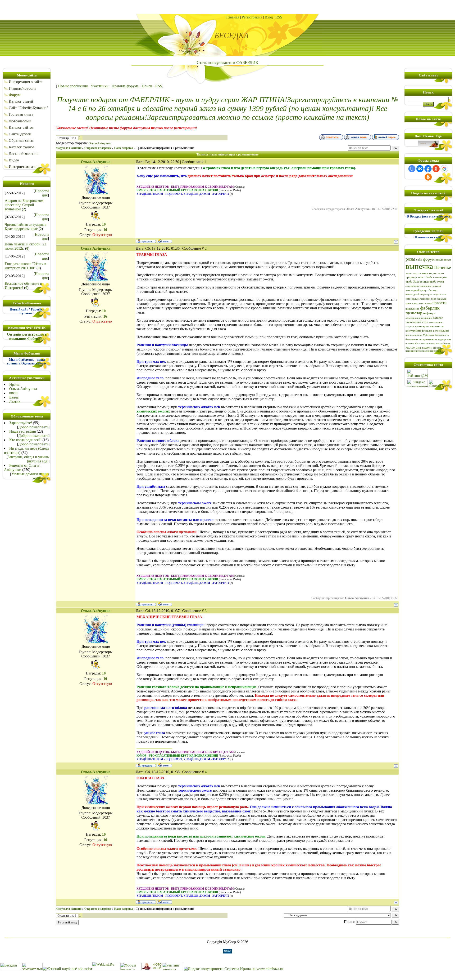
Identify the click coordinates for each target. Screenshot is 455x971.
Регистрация (252, 17)
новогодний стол (416, 322)
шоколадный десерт (416, 290)
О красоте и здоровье (97, 148)
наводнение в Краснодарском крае (425, 351)
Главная (232, 17)
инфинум (429, 313)
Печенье (442, 267)
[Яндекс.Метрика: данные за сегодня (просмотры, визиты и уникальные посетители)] (439, 383)
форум (429, 259)
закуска (436, 286)
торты (417, 273)
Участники (100, 86)
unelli (13, 393)
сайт (419, 259)
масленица (437, 326)
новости (439, 303)
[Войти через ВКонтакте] (419, 168)
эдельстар (413, 313)
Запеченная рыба (424, 281)
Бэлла (13, 397)
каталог (438, 317)
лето (441, 273)
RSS (278, 17)
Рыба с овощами (436, 277)
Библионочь (442, 335)
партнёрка (426, 294)
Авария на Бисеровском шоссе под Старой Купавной (24, 205)
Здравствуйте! (20, 423)
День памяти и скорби (428, 347)
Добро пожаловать (33, 427)
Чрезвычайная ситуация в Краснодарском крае (25, 226)
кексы (425, 273)
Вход (269, 17)
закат (421, 277)
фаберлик (430, 307)
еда (417, 308)
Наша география (22, 431)
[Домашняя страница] (164, 241)
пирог (433, 273)
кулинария (422, 326)
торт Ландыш (438, 298)
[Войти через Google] (444, 169)
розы (410, 259)
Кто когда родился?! (25, 440)
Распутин (424, 298)
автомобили (412, 286)
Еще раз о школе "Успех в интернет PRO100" (25, 266)
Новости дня (42, 193)
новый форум (443, 259)
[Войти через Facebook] (428, 168)
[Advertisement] (227, 7)
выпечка (419, 266)
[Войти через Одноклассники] (428, 177)
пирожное (426, 286)
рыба (408, 281)
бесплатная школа (425, 343)
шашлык (409, 308)
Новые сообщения (73, 86)
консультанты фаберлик (418, 330)
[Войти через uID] (411, 168)
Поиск (147, 86)
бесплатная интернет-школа (421, 339)
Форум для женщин (69, 148)
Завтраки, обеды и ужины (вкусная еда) (29, 459)
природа (411, 277)
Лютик (14, 401)
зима (408, 273)
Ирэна (14, 384)
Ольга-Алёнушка (23, 389)
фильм (415, 298)
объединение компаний (418, 318)
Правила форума (125, 86)
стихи (440, 281)
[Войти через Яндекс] (436, 168)
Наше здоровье (123, 148)
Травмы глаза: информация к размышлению (165, 148)
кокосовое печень (422, 303)
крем (408, 303)
